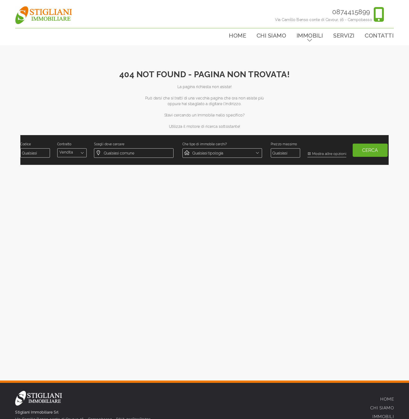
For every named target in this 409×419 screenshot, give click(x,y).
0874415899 (351, 12)
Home (237, 35)
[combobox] (72, 152)
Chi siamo (271, 35)
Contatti (379, 35)
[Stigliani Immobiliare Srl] (43, 15)
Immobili (310, 35)
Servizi (344, 35)
